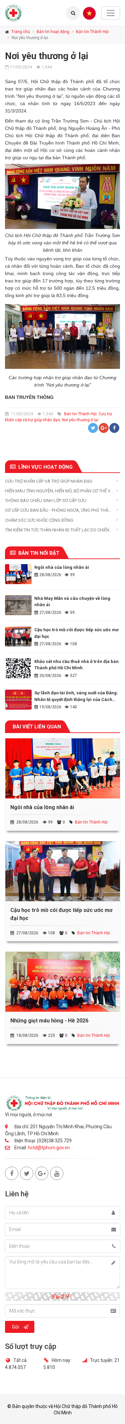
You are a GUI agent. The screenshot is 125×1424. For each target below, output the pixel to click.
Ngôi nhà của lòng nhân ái (61, 567)
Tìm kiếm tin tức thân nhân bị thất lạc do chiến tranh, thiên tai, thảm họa (57, 530)
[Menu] (89, 13)
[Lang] (73, 13)
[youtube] (56, 1173)
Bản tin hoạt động (53, 31)
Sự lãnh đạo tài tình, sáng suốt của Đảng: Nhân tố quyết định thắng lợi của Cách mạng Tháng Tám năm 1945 (76, 699)
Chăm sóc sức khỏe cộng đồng (39, 520)
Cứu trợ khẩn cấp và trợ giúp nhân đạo (48, 481)
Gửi (15, 1327)
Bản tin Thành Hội (92, 31)
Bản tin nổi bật (38, 553)
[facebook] (11, 1173)
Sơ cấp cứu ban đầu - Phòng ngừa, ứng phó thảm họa (58, 510)
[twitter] (26, 1173)
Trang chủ (20, 31)
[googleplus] (41, 1173)
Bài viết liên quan (37, 727)
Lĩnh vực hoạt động (45, 467)
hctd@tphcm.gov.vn (49, 1147)
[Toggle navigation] (110, 13)
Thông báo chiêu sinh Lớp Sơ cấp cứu (45, 500)
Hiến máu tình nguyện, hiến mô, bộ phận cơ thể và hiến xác (59, 491)
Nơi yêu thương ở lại (80, 420)
